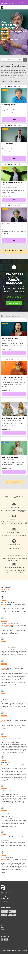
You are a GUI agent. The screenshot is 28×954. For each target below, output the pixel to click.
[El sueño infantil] (14, 134)
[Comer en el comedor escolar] (14, 368)
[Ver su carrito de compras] (22, 7)
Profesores (3, 925)
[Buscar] (25, 59)
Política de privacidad (22, 950)
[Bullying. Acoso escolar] (14, 448)
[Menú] (26, 7)
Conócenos (3, 924)
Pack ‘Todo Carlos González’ (7, 625)
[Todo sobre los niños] (14, 214)
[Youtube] (7, 939)
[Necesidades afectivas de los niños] (14, 173)
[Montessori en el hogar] (14, 329)
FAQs (2, 929)
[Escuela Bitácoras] (2, 7)
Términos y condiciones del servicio (9, 950)
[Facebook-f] (5, 939)
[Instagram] (2, 939)
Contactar (3, 930)
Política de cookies (14, 952)
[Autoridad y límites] (14, 95)
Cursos (2, 927)
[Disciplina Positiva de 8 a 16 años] (14, 409)
